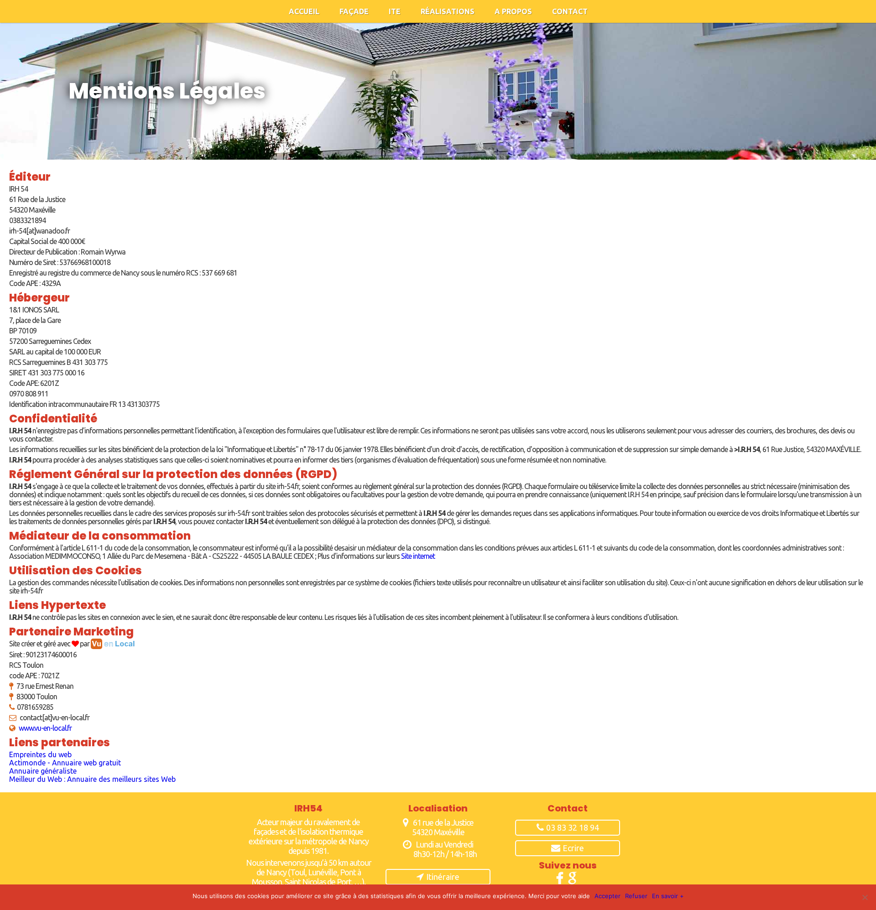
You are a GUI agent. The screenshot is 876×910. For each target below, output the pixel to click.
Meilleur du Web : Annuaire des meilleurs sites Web (92, 779)
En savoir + (668, 896)
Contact (570, 11)
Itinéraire (442, 876)
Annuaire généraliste (43, 771)
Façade (354, 11)
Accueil (304, 11)
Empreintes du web (40, 754)
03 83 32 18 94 (572, 827)
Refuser (636, 896)
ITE (395, 11)
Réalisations (447, 11)
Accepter (607, 896)
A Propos (513, 11)
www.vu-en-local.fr (45, 728)
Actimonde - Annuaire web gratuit (65, 763)
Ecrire (573, 848)
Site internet (418, 556)
